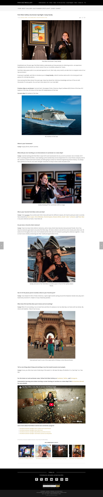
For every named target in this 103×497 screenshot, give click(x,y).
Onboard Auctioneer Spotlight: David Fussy (26, 458)
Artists (50, 2)
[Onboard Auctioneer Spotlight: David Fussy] (26, 451)
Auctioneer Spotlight (27, 439)
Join (58, 486)
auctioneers (33, 439)
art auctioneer (20, 439)
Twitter (65, 378)
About (54, 2)
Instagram (74, 378)
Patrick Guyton (48, 217)
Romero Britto (57, 217)
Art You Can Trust (61, 2)
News (75, 2)
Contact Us (80, 2)
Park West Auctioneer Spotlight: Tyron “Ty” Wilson (77, 458)
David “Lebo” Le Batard (68, 217)
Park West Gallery (44, 439)
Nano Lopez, (30, 217)
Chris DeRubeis (39, 217)
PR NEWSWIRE (43, 491)
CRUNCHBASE (52, 491)
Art (47, 2)
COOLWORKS (48, 491)
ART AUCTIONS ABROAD (58, 491)
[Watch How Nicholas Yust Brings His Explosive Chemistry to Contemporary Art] (60, 451)
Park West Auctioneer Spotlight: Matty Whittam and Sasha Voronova (35, 431)
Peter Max (81, 217)
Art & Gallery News (32, 17)
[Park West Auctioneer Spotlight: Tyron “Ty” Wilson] (77, 451)
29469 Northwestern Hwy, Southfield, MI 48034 (58, 492)
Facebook (60, 378)
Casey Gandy (38, 439)
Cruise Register (69, 2)
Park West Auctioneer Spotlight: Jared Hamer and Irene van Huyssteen (36, 433)
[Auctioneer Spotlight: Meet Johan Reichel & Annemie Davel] (43, 451)
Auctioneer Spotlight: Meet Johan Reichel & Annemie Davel (43, 458)
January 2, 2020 (24, 17)
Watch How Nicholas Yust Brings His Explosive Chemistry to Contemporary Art (60, 458)
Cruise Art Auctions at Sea (41, 17)
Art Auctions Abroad (78, 381)
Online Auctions (42, 2)
